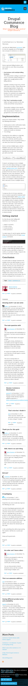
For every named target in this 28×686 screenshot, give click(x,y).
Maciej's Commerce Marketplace (13, 389)
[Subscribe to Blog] (3, 661)
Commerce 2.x (16, 280)
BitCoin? (5, 473)
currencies (19, 47)
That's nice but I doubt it (17, 410)
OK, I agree (6, 679)
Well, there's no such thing (13, 449)
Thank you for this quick (10, 429)
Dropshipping (7, 494)
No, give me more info (9, 683)
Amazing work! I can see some (12, 303)
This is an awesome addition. (12, 578)
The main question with (12, 325)
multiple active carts (12, 168)
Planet (10, 280)
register (8, 293)
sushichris (7, 476)
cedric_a (7, 306)
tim (5, 497)
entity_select (21, 196)
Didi (9, 414)
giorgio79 (8, 393)
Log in (3, 293)
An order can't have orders (13, 550)
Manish (4, 604)
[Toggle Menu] (25, 2)
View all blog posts (7, 658)
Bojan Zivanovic (13, 287)
